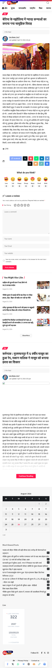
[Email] (34, 664)
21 (32, 519)
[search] (47, 3)
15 (39, 514)
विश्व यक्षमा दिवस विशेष (10, 588)
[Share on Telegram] (23, 664)
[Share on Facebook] (7, 664)
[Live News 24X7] (12, 2)
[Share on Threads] (28, 664)
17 (6, 519)
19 (19, 519)
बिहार (5, 14)
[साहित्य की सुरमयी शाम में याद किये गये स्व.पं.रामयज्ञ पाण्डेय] (43, 285)
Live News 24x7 (14, 37)
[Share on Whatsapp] (18, 664)
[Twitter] (44, 653)
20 (25, 519)
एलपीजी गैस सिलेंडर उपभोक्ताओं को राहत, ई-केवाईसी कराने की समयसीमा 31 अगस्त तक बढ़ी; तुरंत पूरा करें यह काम (18, 323)
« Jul (4, 535)
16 (46, 514)
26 (19, 524)
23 (46, 519)
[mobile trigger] (5, 2)
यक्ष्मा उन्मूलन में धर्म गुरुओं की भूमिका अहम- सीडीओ (20, 585)
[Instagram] (48, 653)
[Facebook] (42, 653)
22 (39, 519)
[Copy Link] (39, 664)
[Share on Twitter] (12, 664)
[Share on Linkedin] (42, 158)
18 (12, 519)
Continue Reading (26, 476)
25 (12, 524)
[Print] (44, 664)
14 (32, 514)
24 (6, 524)
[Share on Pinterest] (30, 158)
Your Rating (7, 205)
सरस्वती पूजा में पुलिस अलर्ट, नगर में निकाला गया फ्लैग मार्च (22, 563)
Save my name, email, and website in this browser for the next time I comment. (26, 260)
